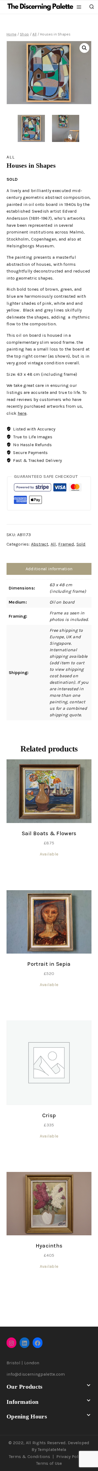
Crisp (49, 1115)
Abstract (39, 544)
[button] (84, 48)
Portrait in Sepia (49, 964)
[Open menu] (79, 7)
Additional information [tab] (49, 568)
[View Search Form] (91, 7)
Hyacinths (49, 1246)
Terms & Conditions (29, 1456)
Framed (66, 544)
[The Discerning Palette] (40, 7)
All (11, 157)
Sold (81, 544)
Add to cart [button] (49, 873)
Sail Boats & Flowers (49, 833)
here (22, 413)
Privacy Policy (70, 1456)
